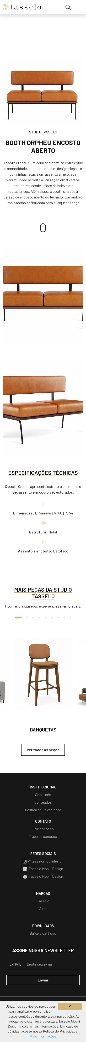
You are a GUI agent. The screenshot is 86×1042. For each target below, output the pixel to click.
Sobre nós (43, 794)
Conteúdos (43, 802)
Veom (43, 908)
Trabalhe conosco (43, 836)
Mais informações (43, 1036)
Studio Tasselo (43, 132)
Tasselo (43, 901)
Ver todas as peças (43, 749)
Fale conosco (43, 828)
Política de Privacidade (43, 809)
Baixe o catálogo (43, 933)
